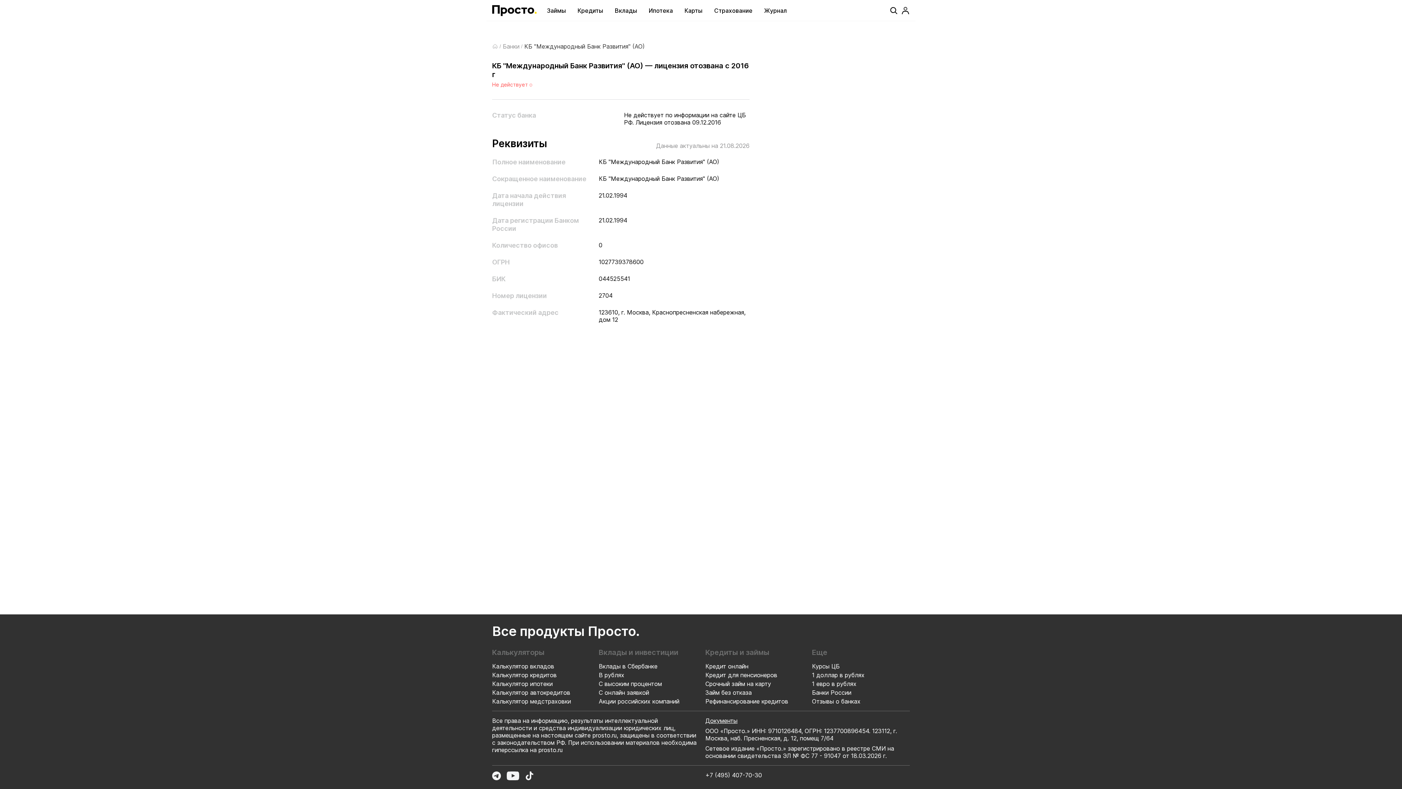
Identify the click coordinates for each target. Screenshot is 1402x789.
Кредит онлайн (726, 666)
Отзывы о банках (836, 701)
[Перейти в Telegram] (496, 775)
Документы (721, 720)
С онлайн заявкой (624, 692)
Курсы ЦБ (826, 666)
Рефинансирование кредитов (746, 701)
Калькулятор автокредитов (531, 692)
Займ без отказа (728, 692)
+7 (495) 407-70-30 (733, 775)
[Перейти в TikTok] (529, 775)
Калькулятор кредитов (524, 675)
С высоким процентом (630, 683)
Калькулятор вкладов (523, 666)
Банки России (831, 692)
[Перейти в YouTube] (513, 775)
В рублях (611, 675)
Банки (511, 46)
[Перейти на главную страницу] (514, 10)
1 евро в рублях (834, 683)
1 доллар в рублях (838, 675)
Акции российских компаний (639, 701)
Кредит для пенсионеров (741, 675)
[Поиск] (893, 10)
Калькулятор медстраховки (531, 701)
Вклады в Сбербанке (628, 666)
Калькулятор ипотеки (522, 683)
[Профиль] (905, 10)
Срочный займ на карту (738, 683)
